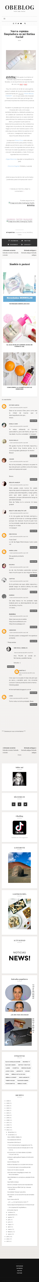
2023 (8, 1108)
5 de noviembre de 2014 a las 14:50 (19, 567)
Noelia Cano (13, 424)
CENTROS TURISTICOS (24, 1065)
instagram (19, 1266)
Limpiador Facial (20, 232)
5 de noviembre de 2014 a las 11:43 (19, 536)
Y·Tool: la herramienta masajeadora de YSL (19, 1145)
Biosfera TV (26, 1061)
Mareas (11, 595)
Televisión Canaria (22, 1080)
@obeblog (30, 205)
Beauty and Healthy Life (17, 510)
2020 (8, 1115)
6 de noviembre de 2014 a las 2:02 (19, 616)
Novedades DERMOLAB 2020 (19, 303)
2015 (7, 1127)
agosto (10, 1217)
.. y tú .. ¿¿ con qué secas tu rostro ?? (17, 1202)
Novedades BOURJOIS (14, 1139)
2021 (7, 1113)
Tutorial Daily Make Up (33, 991)
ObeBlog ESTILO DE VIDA (18, 1074)
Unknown (12, 630)
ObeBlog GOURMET (11, 1077)
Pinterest (14, 244)
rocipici (12, 564)
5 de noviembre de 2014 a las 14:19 (19, 553)
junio (9, 1222)
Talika (19, 234)
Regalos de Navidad (33, 1025)
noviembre (11, 1134)
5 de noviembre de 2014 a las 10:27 (19, 461)
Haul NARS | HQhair (13, 1182)
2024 (8, 1105)
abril (9, 1227)
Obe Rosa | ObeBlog (21, 648)
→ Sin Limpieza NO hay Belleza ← (17, 1207)
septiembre (11, 1214)
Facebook (14, 240)
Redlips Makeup (14, 482)
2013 (7, 1236)
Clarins (8, 1068)
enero (10, 1234)
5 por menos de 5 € (13, 1199)
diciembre (11, 1132)
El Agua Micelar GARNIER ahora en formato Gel (19, 345)
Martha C (22, 670)
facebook (20, 1268)
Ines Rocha (13, 534)
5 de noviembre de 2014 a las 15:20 (19, 581)
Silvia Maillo (13, 440)
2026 (8, 1101)
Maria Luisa (13, 550)
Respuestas (12, 642)
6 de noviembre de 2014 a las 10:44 (23, 652)
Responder (33, 420)
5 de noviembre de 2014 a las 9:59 (19, 442)
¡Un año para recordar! (20, 1015)
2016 (7, 1125)
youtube (19, 1273)
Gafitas (12, 578)
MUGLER (27, 1071)
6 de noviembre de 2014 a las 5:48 (19, 632)
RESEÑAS (30, 232)
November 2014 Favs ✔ (14, 1142)
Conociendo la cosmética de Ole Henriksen (19, 388)
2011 (7, 1241)
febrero (10, 1231)
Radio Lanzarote (24, 1077)
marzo (10, 1229)
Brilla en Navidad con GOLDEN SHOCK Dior (20, 1164)
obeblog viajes (22, 1083)
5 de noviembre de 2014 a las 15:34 (19, 597)
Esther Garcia (14, 405)
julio (9, 1219)
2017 (7, 1122)
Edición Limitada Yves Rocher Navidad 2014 (20, 1184)
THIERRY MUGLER (10, 1080)
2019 (7, 1117)
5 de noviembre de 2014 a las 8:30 (19, 426)
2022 (7, 1110)
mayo (10, 1224)
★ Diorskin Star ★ (12, 1210)
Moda (7, 1074)
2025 (7, 1103)
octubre (10, 1212)
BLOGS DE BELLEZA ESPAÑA (13, 1061)
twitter (19, 1270)
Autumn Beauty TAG (13, 1162)
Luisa (11, 696)
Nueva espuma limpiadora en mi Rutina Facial (20, 1204)
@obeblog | (11, 77)
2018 (7, 1120)
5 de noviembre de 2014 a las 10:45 (19, 485)
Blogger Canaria (11, 1065)
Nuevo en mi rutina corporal (15, 1170)
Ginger (11, 459)
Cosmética (15, 1068)
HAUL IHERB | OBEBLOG (14, 1137)
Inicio (19, 755)
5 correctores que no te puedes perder (19, 1167)
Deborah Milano (26, 1068)
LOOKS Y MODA (10, 1071)
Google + (27, 244)
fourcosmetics (10, 1083)
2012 (7, 1239)
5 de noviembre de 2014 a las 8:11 (18, 407)
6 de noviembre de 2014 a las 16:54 (19, 698)
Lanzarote (19, 1071)
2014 (7, 1130)
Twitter (27, 240)
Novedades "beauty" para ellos (16, 1192)
